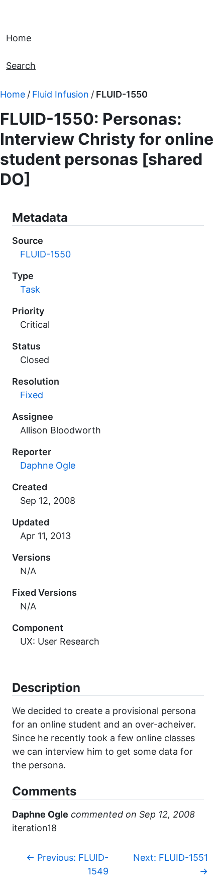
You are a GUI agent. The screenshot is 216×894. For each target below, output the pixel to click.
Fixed (31, 395)
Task (30, 289)
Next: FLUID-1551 (170, 864)
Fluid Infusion (60, 94)
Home (18, 38)
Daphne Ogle (47, 465)
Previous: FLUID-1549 (67, 864)
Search (21, 65)
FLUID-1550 (122, 94)
